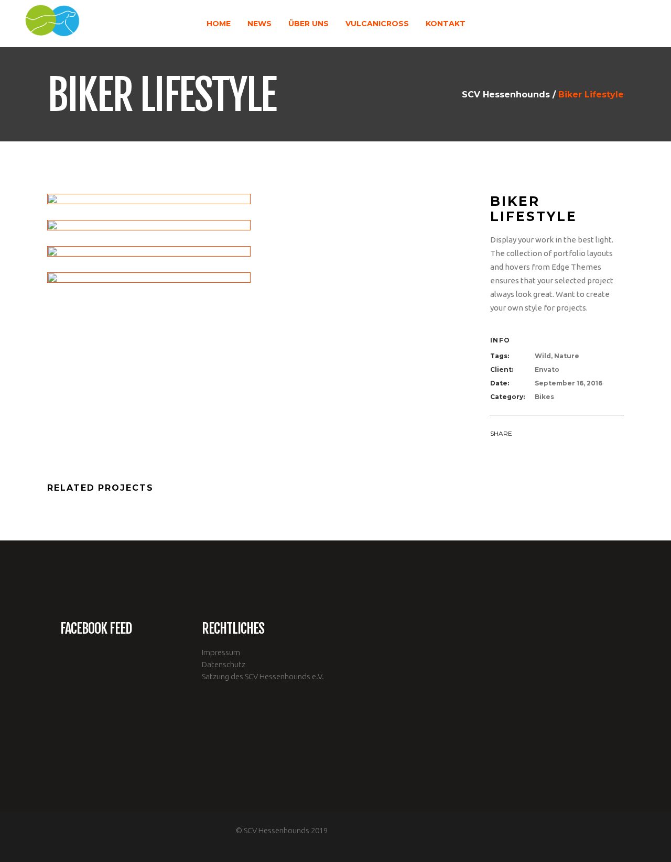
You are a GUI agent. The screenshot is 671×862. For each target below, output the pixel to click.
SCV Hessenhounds (506, 95)
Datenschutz (223, 664)
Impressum (221, 652)
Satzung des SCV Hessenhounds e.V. (263, 676)
